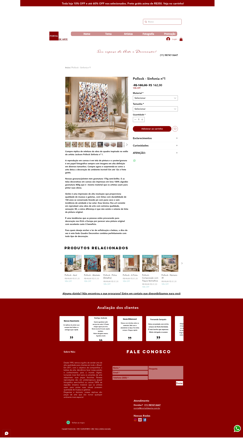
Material (138, 93)
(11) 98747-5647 (152, 405)
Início (67, 67)
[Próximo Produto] (182, 263)
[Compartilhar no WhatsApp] (134, 160)
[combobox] (155, 98)
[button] (181, 39)
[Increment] (142, 119)
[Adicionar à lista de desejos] (175, 129)
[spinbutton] (139, 119)
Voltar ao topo (78, 422)
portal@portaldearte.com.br (147, 408)
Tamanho (138, 104)
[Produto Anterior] (61, 263)
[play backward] (62, 328)
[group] (121, 271)
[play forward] (180, 328)
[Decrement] (135, 119)
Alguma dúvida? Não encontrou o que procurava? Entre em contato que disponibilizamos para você (121, 293)
